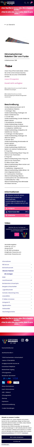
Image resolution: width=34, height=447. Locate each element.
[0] (30, 3)
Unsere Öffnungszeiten (12, 79)
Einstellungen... (6, 444)
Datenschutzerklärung (8, 433)
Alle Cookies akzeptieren (16, 437)
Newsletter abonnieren (8, 375)
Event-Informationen (8, 389)
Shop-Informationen (8, 386)
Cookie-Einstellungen (8, 408)
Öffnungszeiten (6, 372)
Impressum (25, 433)
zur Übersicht (10, 25)
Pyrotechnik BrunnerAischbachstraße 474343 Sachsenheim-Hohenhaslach (12, 352)
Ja (16, 234)
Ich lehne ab (16, 441)
